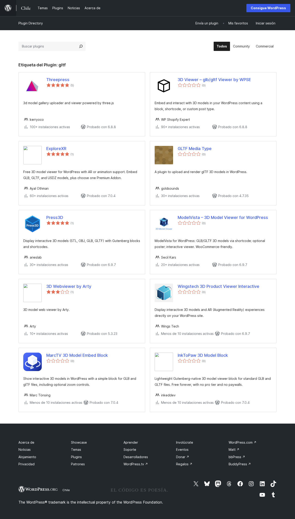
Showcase (79, 442)
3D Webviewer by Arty (68, 286)
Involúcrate (184, 442)
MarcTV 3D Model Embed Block (77, 355)
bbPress (237, 457)
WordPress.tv (136, 464)
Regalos (184, 464)
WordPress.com (243, 442)
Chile (66, 490)
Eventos (182, 449)
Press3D (54, 217)
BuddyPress (240, 464)
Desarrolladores (136, 457)
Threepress (57, 79)
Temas (76, 449)
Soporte (130, 449)
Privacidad (26, 464)
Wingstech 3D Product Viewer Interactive (218, 286)
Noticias (24, 449)
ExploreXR (56, 148)
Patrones (78, 464)
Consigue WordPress (268, 8)
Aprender (131, 442)
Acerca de (26, 442)
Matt (234, 449)
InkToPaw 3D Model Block (203, 355)
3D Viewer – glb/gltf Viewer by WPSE (214, 79)
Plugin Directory (30, 23)
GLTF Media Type (195, 148)
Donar (182, 457)
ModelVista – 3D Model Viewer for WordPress (223, 217)
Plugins (76, 457)
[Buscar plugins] (81, 46)
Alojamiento (27, 457)
